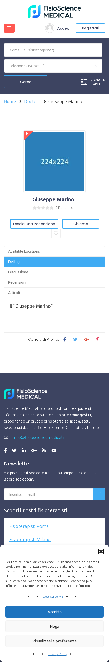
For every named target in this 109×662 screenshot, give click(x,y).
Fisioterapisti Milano (30, 539)
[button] (101, 551)
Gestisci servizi (53, 596)
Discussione (18, 272)
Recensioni (17, 282)
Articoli (14, 293)
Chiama (80, 223)
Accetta (55, 612)
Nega (54, 626)
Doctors (32, 101)
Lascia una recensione (34, 223)
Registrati (90, 28)
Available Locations (24, 251)
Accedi (63, 28)
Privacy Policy (57, 654)
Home (10, 101)
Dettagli (14, 262)
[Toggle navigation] (9, 28)
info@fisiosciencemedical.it (39, 437)
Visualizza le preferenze (54, 641)
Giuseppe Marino (53, 199)
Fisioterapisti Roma (29, 526)
